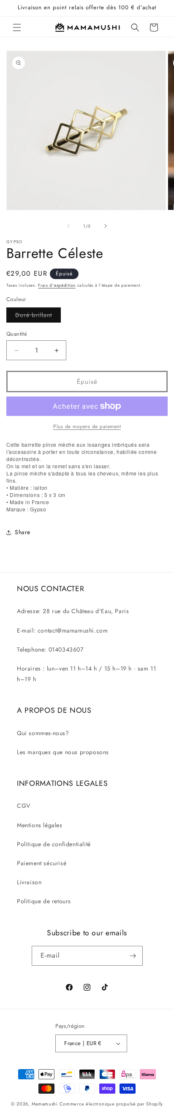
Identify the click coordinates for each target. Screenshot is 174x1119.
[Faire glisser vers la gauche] (68, 226)
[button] (17, 27)
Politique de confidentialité (54, 844)
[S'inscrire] (133, 956)
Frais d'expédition (57, 285)
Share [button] (22, 532)
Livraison (29, 882)
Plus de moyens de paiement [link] (87, 426)
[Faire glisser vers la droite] (105, 226)
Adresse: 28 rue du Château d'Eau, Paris (73, 611)
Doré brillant (38, 316)
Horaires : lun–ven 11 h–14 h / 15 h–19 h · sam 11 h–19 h (86, 673)
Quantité (16, 334)
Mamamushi (45, 1103)
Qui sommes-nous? (43, 733)
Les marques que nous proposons (63, 752)
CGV (23, 805)
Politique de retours (44, 901)
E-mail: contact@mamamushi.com (62, 630)
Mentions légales (40, 825)
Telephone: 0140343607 (50, 649)
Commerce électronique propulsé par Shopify (111, 1103)
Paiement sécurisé (41, 863)
